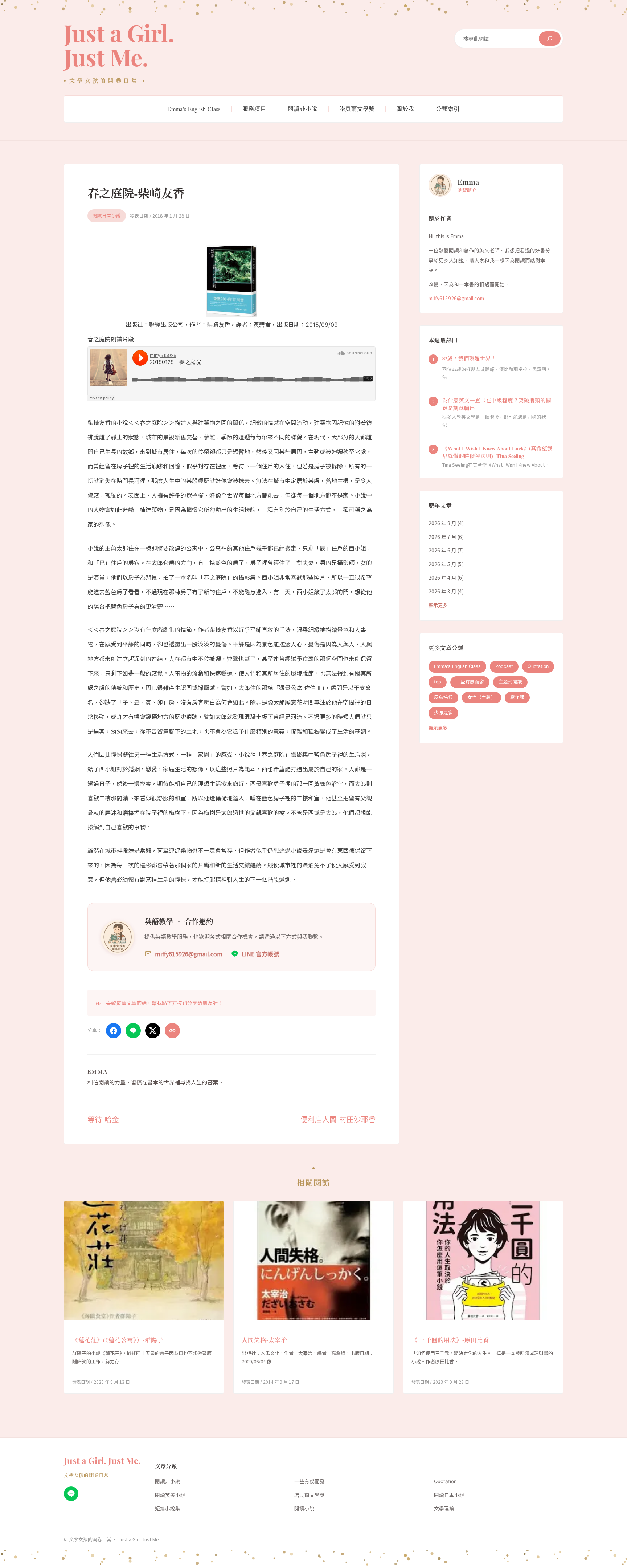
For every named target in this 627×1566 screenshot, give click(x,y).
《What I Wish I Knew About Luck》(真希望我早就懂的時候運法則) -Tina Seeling (497, 452)
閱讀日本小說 (107, 215)
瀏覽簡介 (467, 190)
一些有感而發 (470, 682)
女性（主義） (481, 697)
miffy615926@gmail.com (456, 298)
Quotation (538, 666)
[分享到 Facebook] (113, 1030)
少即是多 (443, 713)
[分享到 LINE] (133, 1030)
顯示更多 (438, 605)
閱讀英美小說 (170, 1495)
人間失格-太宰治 (264, 1340)
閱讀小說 (304, 1509)
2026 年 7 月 (442, 536)
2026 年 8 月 (442, 523)
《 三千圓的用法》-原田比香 (450, 1340)
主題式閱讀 (510, 682)
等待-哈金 (103, 1119)
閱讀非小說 (167, 1481)
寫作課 (517, 697)
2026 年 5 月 (442, 564)
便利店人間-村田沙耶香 (338, 1119)
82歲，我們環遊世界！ (469, 358)
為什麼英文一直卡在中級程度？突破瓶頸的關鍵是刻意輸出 (496, 404)
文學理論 (444, 1509)
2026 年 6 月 (442, 550)
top (437, 682)
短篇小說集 (167, 1509)
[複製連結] (172, 1030)
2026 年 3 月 (442, 591)
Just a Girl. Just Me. (119, 44)
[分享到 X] (152, 1030)
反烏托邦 (443, 697)
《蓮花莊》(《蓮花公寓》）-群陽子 (117, 1340)
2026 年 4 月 (442, 577)
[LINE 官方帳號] (71, 1493)
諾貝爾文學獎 (309, 1495)
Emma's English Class (457, 666)
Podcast (504, 666)
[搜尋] (550, 38)
